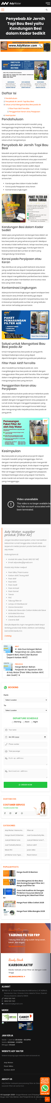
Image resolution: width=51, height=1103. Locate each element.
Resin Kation (32, 855)
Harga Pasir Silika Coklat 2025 (30, 902)
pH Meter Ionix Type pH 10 (15, 855)
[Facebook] (36, 1099)
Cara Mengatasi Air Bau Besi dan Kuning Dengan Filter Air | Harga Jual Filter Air (30, 883)
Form (6, 695)
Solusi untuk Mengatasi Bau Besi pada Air (23, 104)
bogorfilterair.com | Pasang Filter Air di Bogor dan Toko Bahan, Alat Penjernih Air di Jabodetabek (23, 1095)
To (5, 705)
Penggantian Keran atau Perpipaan (24, 111)
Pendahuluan (11, 98)
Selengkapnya (16, 946)
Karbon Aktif (9, 1070)
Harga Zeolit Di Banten (14, 835)
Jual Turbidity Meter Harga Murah (15, 845)
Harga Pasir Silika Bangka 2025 (31, 911)
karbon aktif (32, 845)
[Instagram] (40, 1099)
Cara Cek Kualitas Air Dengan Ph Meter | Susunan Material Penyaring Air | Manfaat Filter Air (23, 894)
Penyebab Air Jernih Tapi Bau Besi (19, 101)
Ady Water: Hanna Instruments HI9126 (15, 830)
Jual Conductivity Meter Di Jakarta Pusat (37, 835)
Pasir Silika (8, 1066)
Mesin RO (8, 850)
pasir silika (31, 850)
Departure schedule (25, 718)
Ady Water (8, 1062)
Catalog (8, 636)
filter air (30, 830)
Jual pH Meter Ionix (12, 840)
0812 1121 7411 (9, 998)
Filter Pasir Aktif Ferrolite (19, 108)
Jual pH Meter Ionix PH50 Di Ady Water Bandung (37, 840)
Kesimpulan (10, 115)
